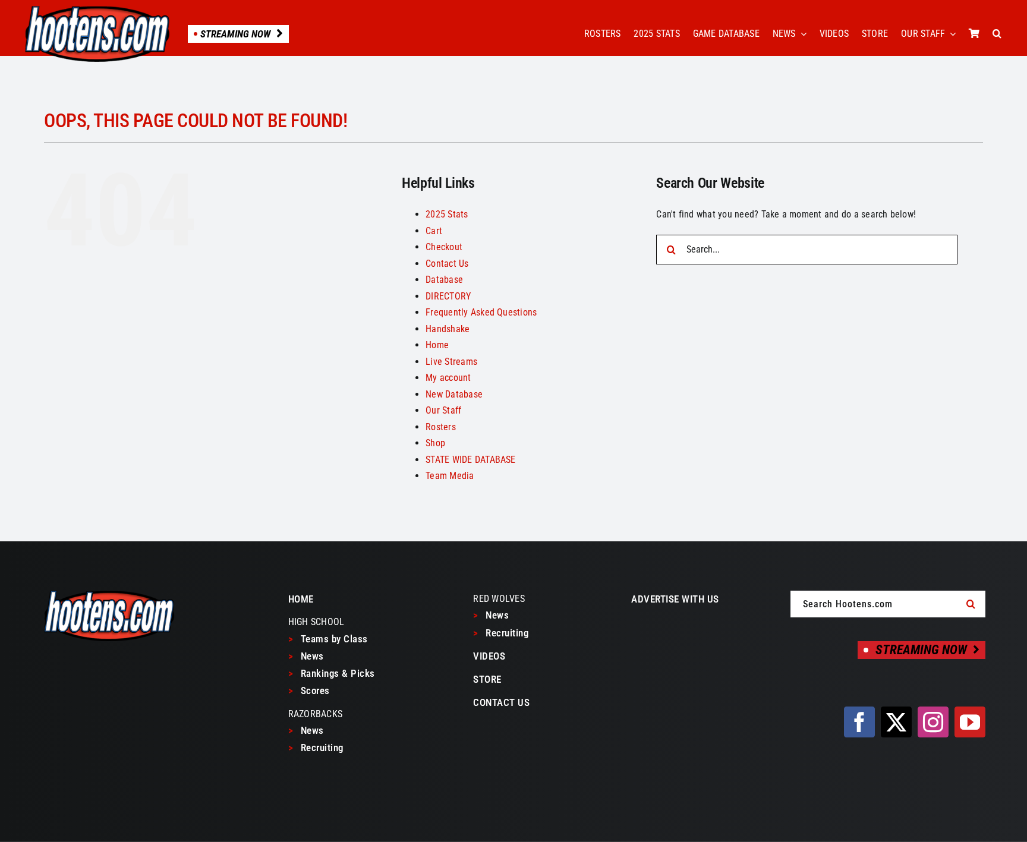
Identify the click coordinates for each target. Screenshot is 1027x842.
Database (444, 279)
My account (448, 377)
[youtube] (969, 722)
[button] (997, 34)
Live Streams (451, 361)
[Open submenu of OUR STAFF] (950, 34)
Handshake (448, 329)
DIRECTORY (448, 296)
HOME (301, 599)
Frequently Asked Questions (481, 312)
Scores (309, 690)
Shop (435, 443)
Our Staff (443, 410)
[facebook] (859, 722)
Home (437, 345)
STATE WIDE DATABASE (471, 459)
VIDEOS (489, 656)
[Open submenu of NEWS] (801, 34)
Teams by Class (328, 639)
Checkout (444, 247)
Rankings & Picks (331, 673)
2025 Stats (447, 214)
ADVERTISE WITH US (675, 599)
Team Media (450, 475)
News (306, 656)
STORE (487, 679)
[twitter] (896, 722)
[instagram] (933, 722)
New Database (454, 394)
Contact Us (447, 263)
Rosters (441, 427)
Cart (434, 230)
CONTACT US (501, 702)
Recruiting (316, 747)
